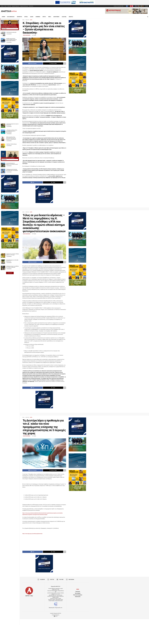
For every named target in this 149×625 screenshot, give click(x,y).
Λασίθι (31, 16)
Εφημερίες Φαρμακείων (16, 6)
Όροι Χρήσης (77, 593)
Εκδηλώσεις (9, 6)
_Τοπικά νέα (27, 19)
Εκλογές (71, 16)
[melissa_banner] (10, 62)
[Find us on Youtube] (130, 6)
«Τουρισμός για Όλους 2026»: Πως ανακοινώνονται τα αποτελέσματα (11, 131)
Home (23, 19)
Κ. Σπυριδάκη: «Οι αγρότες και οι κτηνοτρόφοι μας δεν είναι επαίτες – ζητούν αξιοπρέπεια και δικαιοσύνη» (9, 26)
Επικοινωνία (31, 6)
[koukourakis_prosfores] (126, 13)
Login (147, 6)
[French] (138, 6)
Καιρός (5, 6)
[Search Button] (147, 16)
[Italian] (141, 6)
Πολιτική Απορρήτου (77, 594)
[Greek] (135, 6)
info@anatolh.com (58, 607)
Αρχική (3, 16)
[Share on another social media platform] (64, 63)
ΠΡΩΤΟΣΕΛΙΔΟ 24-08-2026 (11, 32)
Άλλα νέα (64, 16)
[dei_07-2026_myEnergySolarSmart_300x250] (10, 78)
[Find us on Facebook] (127, 6)
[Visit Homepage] (9, 11)
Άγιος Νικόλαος (10, 16)
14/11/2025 (34, 35)
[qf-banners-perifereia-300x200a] (10, 111)
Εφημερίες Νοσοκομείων (24, 6)
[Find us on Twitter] (129, 6)
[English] (136, 6)
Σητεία (26, 16)
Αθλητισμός (56, 16)
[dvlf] (10, 95)
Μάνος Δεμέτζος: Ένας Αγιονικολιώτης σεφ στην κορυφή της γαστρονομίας (11, 138)
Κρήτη (44, 16)
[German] (139, 6)
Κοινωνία (38, 16)
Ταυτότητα (77, 591)
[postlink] (3, 34)
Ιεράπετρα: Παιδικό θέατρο (11, 144)
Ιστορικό (2, 6)
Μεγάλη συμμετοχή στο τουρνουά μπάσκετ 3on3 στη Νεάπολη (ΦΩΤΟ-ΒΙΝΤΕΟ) (11, 39)
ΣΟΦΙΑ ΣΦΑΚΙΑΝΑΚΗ (26, 35)
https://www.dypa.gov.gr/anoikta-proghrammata (32, 533)
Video (49, 16)
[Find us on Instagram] (132, 6)
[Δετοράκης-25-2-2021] (10, 118)
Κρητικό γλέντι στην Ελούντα (7, 158)
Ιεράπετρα (19, 16)
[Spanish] (142, 6)
